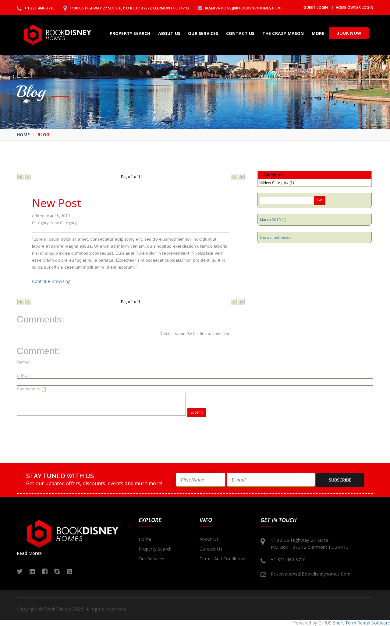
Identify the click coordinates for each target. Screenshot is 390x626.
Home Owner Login (354, 7)
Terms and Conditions (222, 559)
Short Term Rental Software (361, 623)
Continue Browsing (51, 281)
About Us (169, 33)
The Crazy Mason (283, 33)
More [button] (318, 33)
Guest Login (315, 7)
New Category (275, 182)
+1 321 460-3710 (39, 8)
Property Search (130, 33)
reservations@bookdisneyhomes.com (242, 8)
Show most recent (276, 237)
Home (23, 134)
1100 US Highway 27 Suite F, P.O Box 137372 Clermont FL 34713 (129, 8)
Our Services (203, 33)
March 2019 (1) (273, 219)
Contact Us (240, 33)
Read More (28, 553)
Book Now (348, 33)
